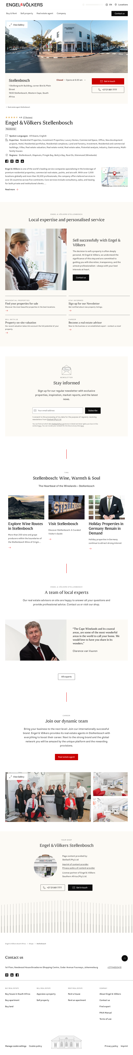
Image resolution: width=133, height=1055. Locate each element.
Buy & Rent (11, 13)
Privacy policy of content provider (78, 868)
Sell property (27, 13)
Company (61, 13)
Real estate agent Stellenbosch (19, 107)
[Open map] (114, 177)
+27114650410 (114, 967)
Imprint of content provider (75, 864)
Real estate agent (45, 13)
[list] (66, 523)
